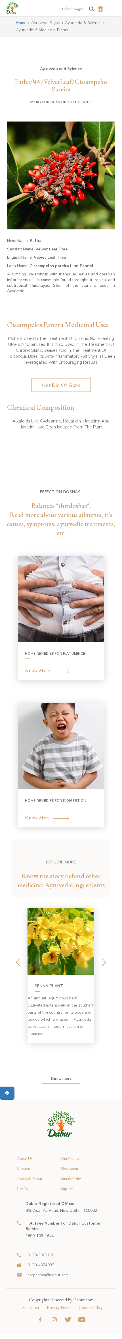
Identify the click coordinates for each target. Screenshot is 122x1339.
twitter (67, 1319)
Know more (61, 1078)
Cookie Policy (91, 1307)
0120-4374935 (41, 1265)
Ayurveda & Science (83, 23)
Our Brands (70, 1158)
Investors (23, 1168)
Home (21, 23)
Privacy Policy (59, 1307)
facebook (40, 1319)
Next (103, 962)
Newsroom (69, 1168)
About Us (24, 1158)
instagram (54, 1319)
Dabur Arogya (72, 9)
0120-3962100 (41, 1255)
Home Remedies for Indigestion (55, 800)
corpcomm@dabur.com (48, 1275)
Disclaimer (29, 1307)
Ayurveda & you (45, 23)
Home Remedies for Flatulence (55, 653)
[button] (7, 1093)
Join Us (22, 1189)
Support (67, 1189)
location (20, 1203)
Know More (38, 670)
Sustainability (71, 1179)
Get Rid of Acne (61, 385)
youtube (81, 1319)
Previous (19, 962)
